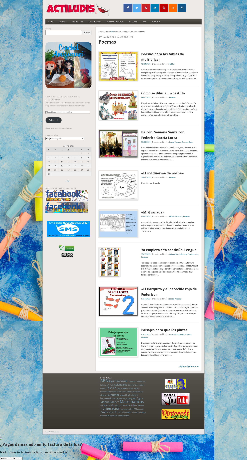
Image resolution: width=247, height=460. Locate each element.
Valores (120, 415)
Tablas (172, 64)
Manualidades (109, 402)
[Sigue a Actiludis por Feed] (173, 8)
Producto (120, 412)
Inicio (50, 21)
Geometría (105, 395)
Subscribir (53, 120)
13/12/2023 (145, 254)
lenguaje (132, 399)
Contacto (156, 21)
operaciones (125, 409)
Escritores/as (193, 254)
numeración (110, 408)
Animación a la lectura (178, 254)
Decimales (122, 388)
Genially (140, 392)
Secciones (63, 21)
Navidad (141, 405)
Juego (135, 395)
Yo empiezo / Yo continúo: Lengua (169, 250)
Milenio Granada (175, 217)
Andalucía (132, 381)
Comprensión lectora (136, 385)
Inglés (129, 395)
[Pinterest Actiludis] (175, 414)
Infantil (123, 395)
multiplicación (107, 405)
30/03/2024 (145, 142)
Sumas (114, 415)
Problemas (107, 412)
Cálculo (111, 388)
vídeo (126, 416)
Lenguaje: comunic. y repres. (180, 334)
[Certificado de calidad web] (67, 251)
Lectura (119, 398)
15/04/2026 (145, 64)
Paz (132, 409)
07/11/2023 (145, 299)
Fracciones (121, 392)
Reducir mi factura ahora (11, 458)
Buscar (48, 29)
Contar (102, 389)
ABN (104, 380)
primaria (140, 409)
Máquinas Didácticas (115, 21)
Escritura (112, 392)
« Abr (67, 181)
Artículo (111, 385)
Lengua (125, 398)
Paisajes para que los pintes (164, 330)
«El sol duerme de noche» (162, 173)
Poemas (172, 98)
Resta (102, 416)
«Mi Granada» (153, 212)
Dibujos (130, 389)
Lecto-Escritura (95, 21)
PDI (135, 409)
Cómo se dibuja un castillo (163, 93)
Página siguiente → (189, 366)
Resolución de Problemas (136, 413)
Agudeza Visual (118, 381)
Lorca (171, 142)
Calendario (120, 384)
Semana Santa (187, 142)
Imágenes (133, 21)
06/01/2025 (145, 98)
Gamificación (131, 392)
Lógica (139, 398)
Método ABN (77, 21)
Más (145, 21)
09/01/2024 (145, 217)
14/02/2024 (145, 178)
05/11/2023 (145, 334)
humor (114, 395)
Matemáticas (132, 401)
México (134, 405)
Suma (108, 415)
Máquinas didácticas (123, 405)
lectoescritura (107, 398)
